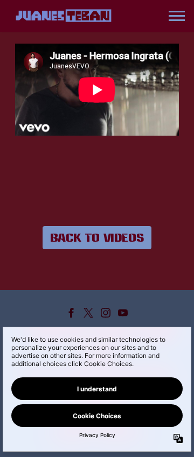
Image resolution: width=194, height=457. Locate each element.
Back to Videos (97, 237)
